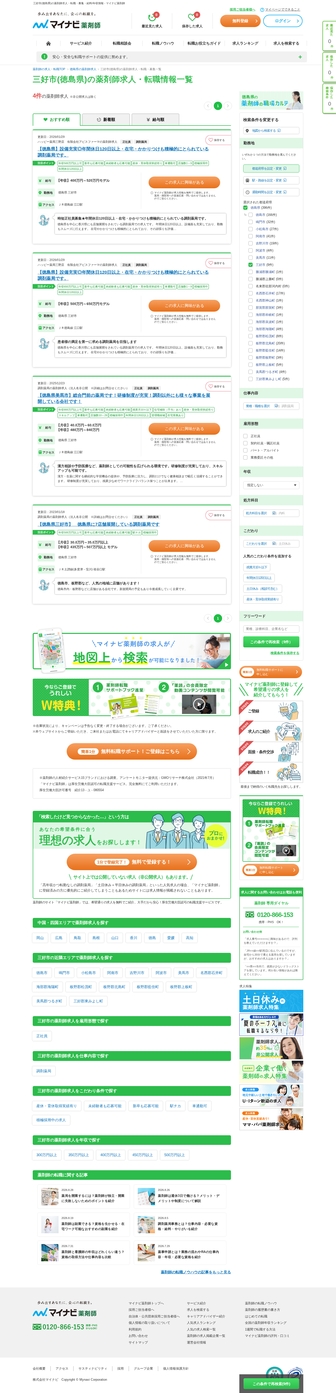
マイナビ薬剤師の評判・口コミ (267, 1336)
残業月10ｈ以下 (256, 567)
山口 (115, 938)
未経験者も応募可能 (105, 1106)
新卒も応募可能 (146, 1106)
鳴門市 (64, 973)
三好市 (260, 265)
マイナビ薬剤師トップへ (146, 1303)
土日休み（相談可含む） (262, 589)
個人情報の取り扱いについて (149, 1323)
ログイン (283, 21)
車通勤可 (199, 1106)
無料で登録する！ (134, 862)
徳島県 (255, 207)
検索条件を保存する (285, 653)
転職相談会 (122, 43)
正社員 (41, 1036)
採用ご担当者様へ (242, 9)
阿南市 (112, 973)
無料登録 (240, 21)
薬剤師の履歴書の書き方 (262, 1310)
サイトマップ (138, 1342)
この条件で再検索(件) (271, 1384)
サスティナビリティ (92, 1368)
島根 (96, 938)
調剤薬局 (43, 1071)
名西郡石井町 (211, 973)
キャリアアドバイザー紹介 (206, 1316)
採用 (120, 1368)
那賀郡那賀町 (265, 307)
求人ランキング (245, 43)
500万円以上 (174, 1155)
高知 (189, 938)
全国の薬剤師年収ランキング (266, 1323)
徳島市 (41, 973)
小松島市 (88, 973)
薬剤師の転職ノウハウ (261, 1303)
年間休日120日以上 (259, 578)
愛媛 (171, 938)
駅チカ (175, 1106)
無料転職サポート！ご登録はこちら (130, 751)
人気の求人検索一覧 (201, 1329)
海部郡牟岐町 (265, 315)
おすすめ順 (60, 119)
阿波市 (161, 973)
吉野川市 (137, 973)
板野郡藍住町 (148, 987)
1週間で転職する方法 (260, 1329)
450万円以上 (142, 1155)
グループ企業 (143, 1368)
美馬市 (183, 973)
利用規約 (135, 1329)
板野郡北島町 (114, 987)
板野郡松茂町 (81, 987)
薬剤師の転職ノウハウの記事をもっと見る (196, 1272)
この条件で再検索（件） (271, 642)
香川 (133, 938)
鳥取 (77, 938)
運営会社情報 (196, 1342)
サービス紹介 (81, 43)
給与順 (158, 119)
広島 (58, 938)
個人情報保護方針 (176, 1368)
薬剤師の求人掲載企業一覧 (206, 1336)
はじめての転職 (256, 1316)
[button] (218, 140)
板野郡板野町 (265, 357)
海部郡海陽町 (47, 987)
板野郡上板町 (181, 987)
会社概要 (39, 1368)
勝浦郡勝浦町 (265, 272)
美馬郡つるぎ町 (49, 1001)
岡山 (40, 938)
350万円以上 (78, 1155)
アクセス (62, 1368)
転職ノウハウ (163, 43)
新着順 (109, 119)
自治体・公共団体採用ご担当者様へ (154, 1316)
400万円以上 (110, 1155)
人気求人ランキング (201, 1323)
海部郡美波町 (265, 322)
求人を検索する (286, 43)
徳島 (152, 938)
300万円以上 (46, 1155)
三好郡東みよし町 (88, 1001)
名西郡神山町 (265, 300)
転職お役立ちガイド (204, 43)
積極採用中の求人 (51, 1120)
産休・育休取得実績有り (56, 1106)
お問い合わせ (138, 1336)
